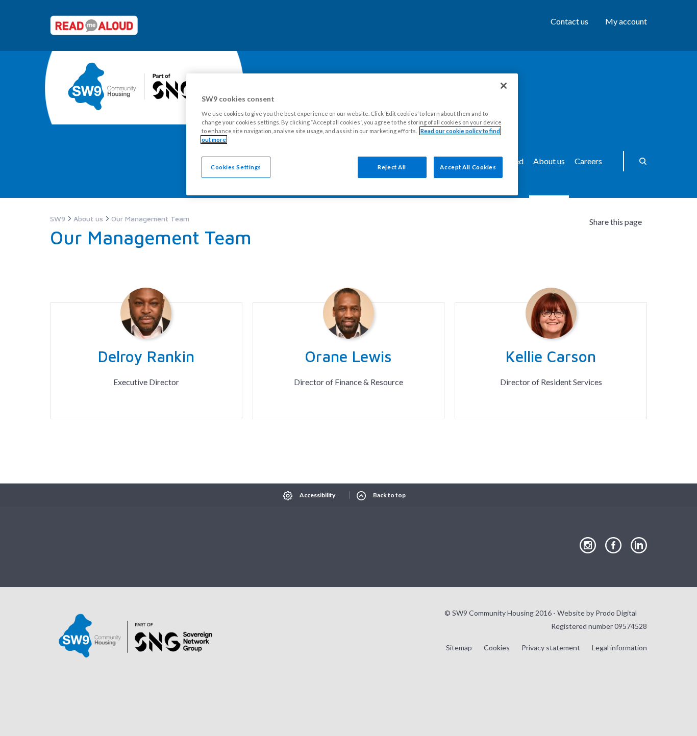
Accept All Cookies (468, 167)
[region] (352, 134)
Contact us (569, 21)
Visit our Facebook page (613, 545)
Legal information (619, 647)
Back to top (389, 495)
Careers (588, 161)
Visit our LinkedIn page (639, 545)
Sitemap (459, 647)
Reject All (392, 167)
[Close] (503, 85)
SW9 (57, 218)
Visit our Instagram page (588, 545)
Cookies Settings (236, 167)
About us (549, 161)
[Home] (102, 86)
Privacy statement (550, 647)
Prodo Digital (616, 612)
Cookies (497, 647)
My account (626, 21)
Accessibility (317, 495)
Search (639, 161)
